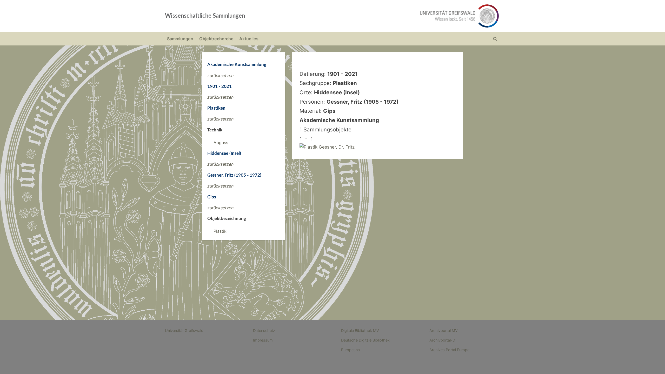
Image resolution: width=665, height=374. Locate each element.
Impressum (263, 340)
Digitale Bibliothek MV (360, 330)
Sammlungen (180, 38)
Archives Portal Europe (449, 350)
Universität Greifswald (184, 330)
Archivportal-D (442, 340)
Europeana (350, 350)
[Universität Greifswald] (406, 16)
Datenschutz (264, 330)
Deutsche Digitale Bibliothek (365, 340)
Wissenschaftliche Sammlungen (205, 16)
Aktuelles (248, 38)
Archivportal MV (443, 330)
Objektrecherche (216, 38)
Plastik (220, 231)
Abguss (221, 142)
